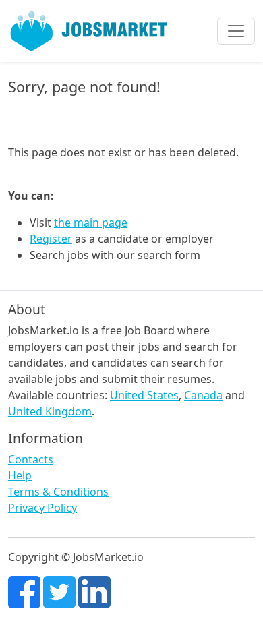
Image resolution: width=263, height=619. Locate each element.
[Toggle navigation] (236, 31)
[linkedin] (94, 590)
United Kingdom (50, 411)
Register (51, 238)
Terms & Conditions (58, 491)
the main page (90, 222)
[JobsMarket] (89, 31)
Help (20, 475)
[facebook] (24, 590)
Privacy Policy (42, 507)
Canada (203, 395)
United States (144, 395)
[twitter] (59, 590)
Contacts (30, 459)
